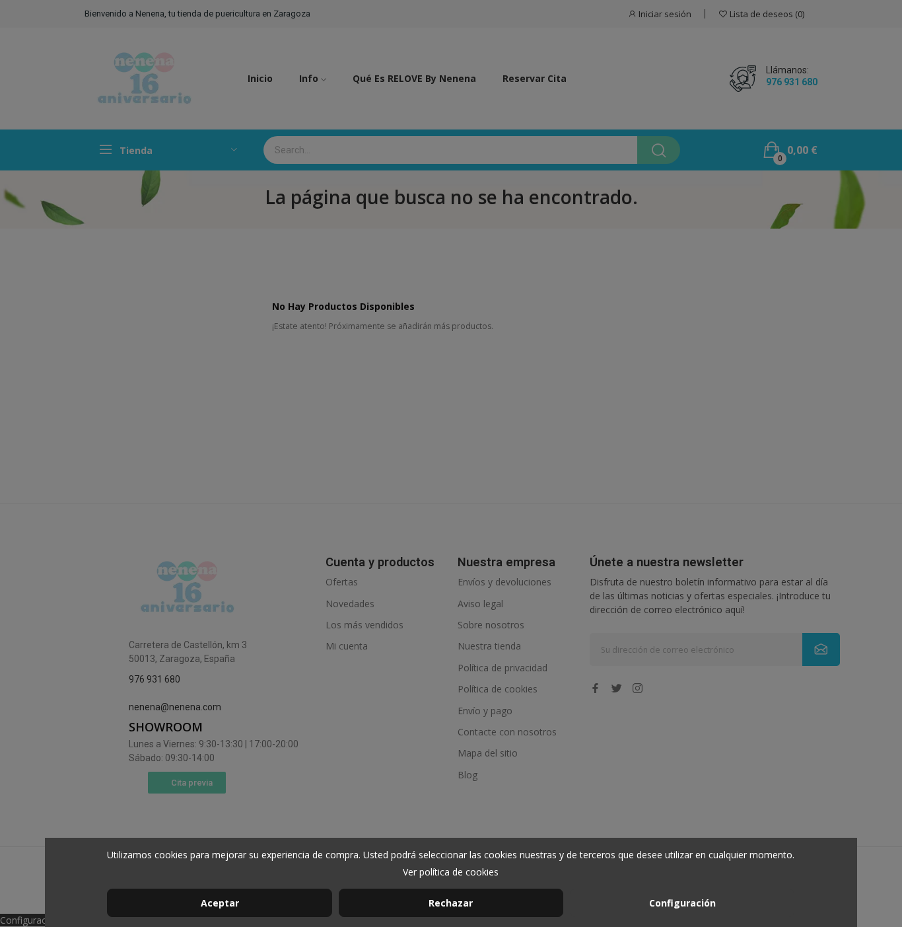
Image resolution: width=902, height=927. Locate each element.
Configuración (682, 903)
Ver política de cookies (451, 872)
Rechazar (451, 903)
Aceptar (220, 903)
